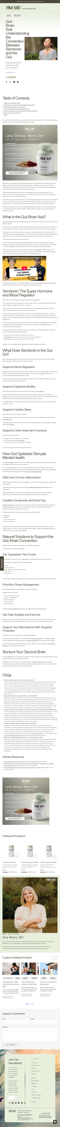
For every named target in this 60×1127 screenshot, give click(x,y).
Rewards (33, 1068)
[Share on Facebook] (7, 82)
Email (33, 1019)
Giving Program (35, 1080)
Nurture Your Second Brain (12, 113)
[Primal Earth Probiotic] (11, 851)
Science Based (12, 77)
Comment (5, 1027)
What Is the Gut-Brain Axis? (12, 103)
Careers (33, 1077)
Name (4, 1019)
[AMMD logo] (21, 7)
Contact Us (34, 1101)
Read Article (7, 997)
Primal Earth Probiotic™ (13, 735)
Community (34, 1086)
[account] (53, 7)
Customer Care (36, 1098)
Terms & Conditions (13, 1092)
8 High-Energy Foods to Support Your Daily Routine (29, 983)
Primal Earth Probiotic (9, 862)
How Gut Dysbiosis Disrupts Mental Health (17, 109)
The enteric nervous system (12, 761)
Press (32, 1089)
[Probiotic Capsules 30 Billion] (49, 851)
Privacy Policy (11, 1090)
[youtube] (19, 1103)
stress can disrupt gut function (43, 283)
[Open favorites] (55, 1122)
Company (33, 1074)
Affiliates (33, 1083)
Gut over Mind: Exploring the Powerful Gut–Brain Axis (20, 767)
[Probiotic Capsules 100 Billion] (30, 851)
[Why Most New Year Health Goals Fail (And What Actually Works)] (11, 969)
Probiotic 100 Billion (37, 733)
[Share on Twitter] (10, 82)
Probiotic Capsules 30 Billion (48, 862)
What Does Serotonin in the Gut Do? (14, 107)
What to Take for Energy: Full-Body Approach (48, 983)
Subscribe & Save (35, 1065)
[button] (56, 957)
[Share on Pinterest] (18, 82)
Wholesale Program (36, 1095)
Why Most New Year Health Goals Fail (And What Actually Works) (10, 984)
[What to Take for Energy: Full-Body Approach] (49, 969)
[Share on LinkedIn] (14, 82)
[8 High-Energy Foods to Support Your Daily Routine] (30, 969)
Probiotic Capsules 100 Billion (30, 862)
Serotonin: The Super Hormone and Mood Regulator (19, 105)
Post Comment (11, 1044)
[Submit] (17, 1097)
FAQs (5, 115)
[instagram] (16, 1103)
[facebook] (9, 1103)
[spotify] (22, 1103)
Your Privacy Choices (45, 1117)
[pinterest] (12, 1103)
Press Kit (33, 1092)
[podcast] (25, 1103)
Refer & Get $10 (35, 1071)
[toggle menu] (48, 7)
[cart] (55, 7)
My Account (34, 1058)
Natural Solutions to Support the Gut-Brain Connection (20, 111)
